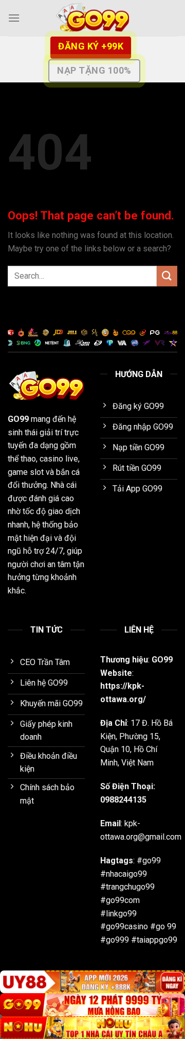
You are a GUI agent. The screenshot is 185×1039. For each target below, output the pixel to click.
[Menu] (14, 17)
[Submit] (167, 276)
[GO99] (92, 18)
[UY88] (92, 982)
